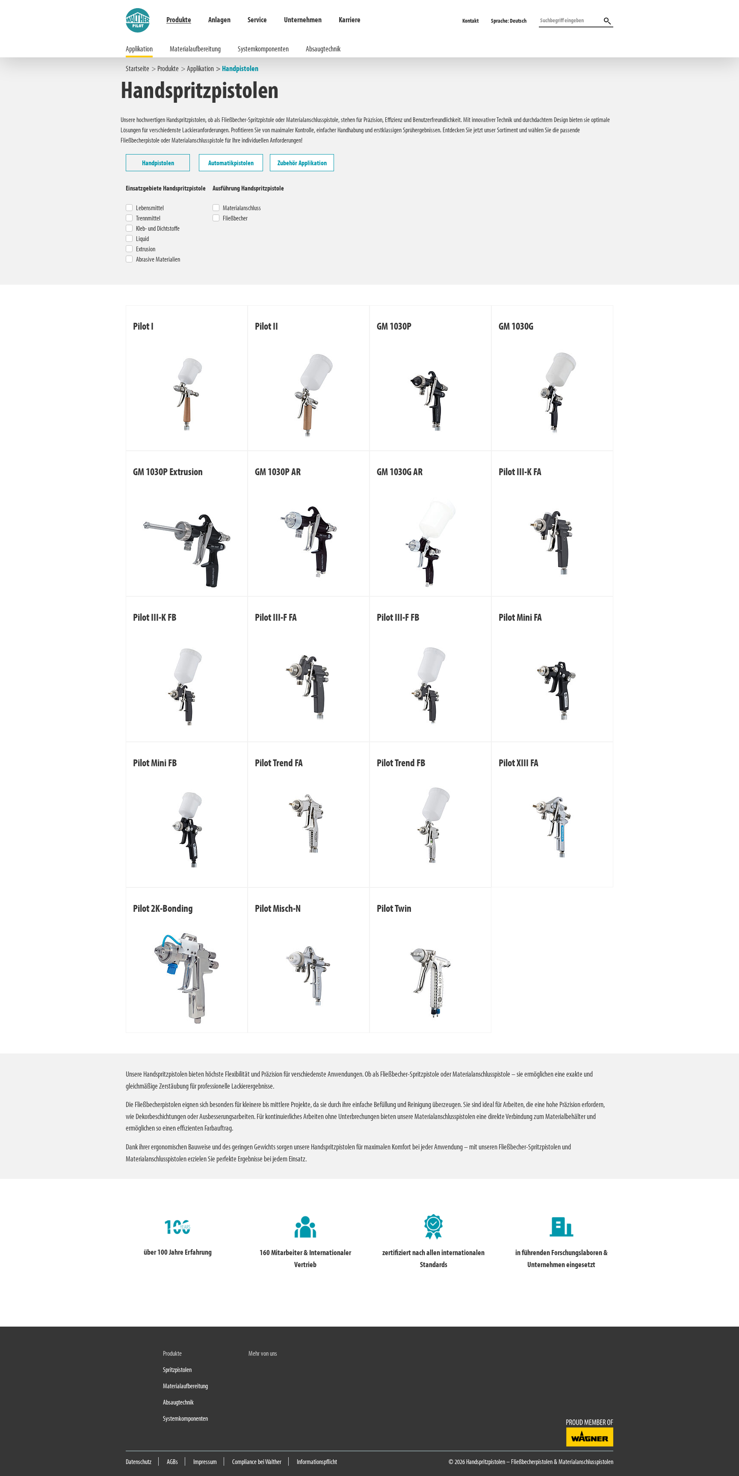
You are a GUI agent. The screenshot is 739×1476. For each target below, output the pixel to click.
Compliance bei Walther (256, 1461)
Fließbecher (235, 218)
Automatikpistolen (231, 162)
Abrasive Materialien (158, 259)
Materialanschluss (242, 207)
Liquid (142, 238)
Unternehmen (303, 19)
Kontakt (470, 20)
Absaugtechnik (323, 49)
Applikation (139, 49)
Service (257, 19)
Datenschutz (138, 1461)
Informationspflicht (317, 1461)
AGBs (172, 1461)
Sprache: (508, 20)
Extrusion (145, 248)
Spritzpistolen (177, 1369)
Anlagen (219, 19)
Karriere (350, 19)
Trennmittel (148, 218)
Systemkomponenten (263, 49)
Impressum (205, 1461)
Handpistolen (240, 68)
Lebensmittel (150, 207)
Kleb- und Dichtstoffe (158, 228)
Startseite (137, 68)
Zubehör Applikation (302, 162)
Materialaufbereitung (195, 49)
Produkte (178, 19)
